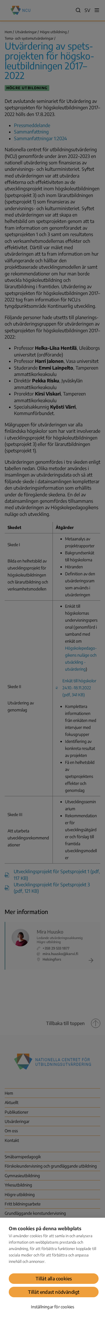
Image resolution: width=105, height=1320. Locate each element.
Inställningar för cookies (52, 1306)
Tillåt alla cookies (54, 1279)
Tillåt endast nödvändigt (54, 1292)
